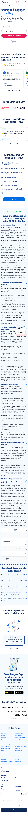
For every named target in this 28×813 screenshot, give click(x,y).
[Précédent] (11, 143)
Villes (5, 767)
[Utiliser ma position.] (25, 26)
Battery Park (3, 733)
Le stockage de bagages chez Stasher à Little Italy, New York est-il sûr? (13, 576)
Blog (2, 789)
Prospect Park (17, 748)
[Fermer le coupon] (26, 327)
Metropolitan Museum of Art (20, 733)
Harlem (2, 750)
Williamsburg (17, 759)
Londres (3, 775)
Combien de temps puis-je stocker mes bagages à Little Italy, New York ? (11, 594)
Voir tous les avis (13, 90)
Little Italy (3, 754)
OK (14, 809)
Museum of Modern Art (19, 735)
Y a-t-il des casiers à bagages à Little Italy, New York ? (12, 600)
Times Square (17, 757)
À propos (3, 784)
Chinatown (3, 741)
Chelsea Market (4, 739)
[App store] (19, 692)
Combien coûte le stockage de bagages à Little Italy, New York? (12, 588)
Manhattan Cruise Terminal (6, 761)
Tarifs (16, 784)
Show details (22, 805)
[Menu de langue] (16, 1)
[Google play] (9, 692)
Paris (16, 775)
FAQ (2, 786)
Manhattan (3, 759)
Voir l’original (9, 85)
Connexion (21, 2)
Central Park (3, 737)
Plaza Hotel (17, 741)
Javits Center (4, 752)
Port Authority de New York (20, 746)
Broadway (3, 735)
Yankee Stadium (18, 761)
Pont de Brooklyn (18, 744)
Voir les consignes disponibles (14, 35)
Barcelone (4, 777)
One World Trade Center (19, 739)
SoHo (16, 752)
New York (14, 42)
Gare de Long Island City (6, 746)
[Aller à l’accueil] (5, 2)
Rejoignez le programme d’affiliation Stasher (20, 790)
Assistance (18, 786)
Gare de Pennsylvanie (5, 748)
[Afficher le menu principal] (25, 1)
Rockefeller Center (18, 750)
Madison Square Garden (6, 757)
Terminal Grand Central (19, 754)
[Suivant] (16, 143)
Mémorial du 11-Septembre (20, 737)
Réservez (14, 199)
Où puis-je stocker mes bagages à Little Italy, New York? (13, 582)
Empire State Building (5, 744)
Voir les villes (4, 780)
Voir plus (5, 83)
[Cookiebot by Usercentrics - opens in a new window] (21, 794)
